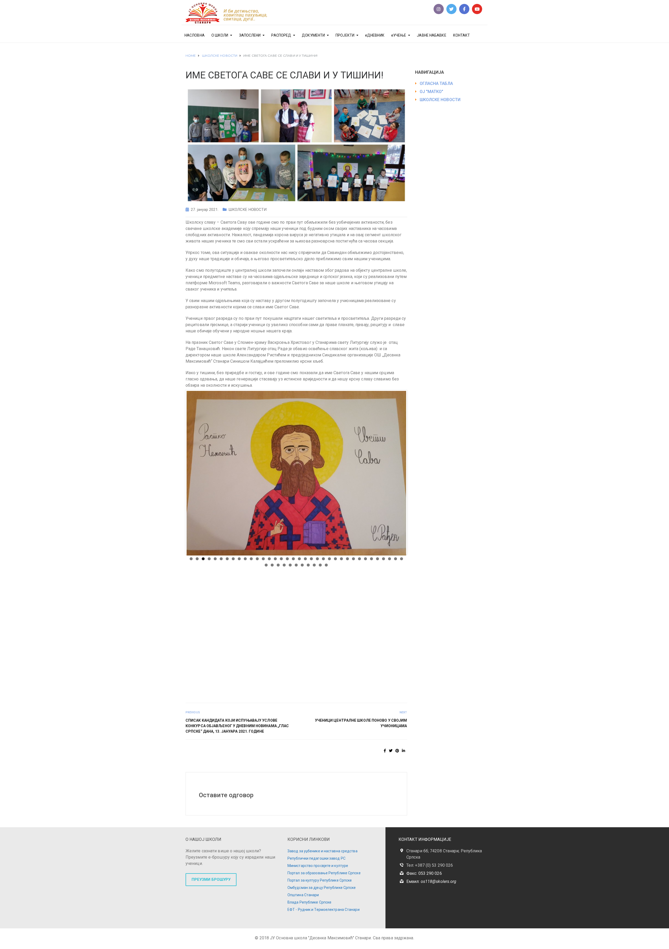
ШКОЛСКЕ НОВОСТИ (247, 209)
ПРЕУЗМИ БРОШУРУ (211, 894)
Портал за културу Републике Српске (319, 895)
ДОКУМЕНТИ (313, 35)
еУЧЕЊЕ (398, 35)
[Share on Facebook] (385, 765)
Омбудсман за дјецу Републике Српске (321, 902)
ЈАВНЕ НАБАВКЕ (431, 35)
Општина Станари (303, 909)
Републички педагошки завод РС (316, 873)
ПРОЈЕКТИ (345, 35)
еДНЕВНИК (374, 35)
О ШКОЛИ (219, 35)
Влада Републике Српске (309, 917)
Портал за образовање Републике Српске (324, 888)
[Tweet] (391, 765)
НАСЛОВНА (194, 35)
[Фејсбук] (464, 9)
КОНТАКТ (461, 35)
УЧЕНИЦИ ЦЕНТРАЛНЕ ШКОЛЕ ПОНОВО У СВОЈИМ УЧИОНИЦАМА (361, 738)
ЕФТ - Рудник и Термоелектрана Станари (323, 924)
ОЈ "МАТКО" (431, 91)
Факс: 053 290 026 (424, 888)
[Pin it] (397, 765)
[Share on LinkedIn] (403, 765)
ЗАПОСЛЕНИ (250, 35)
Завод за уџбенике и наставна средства (322, 866)
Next (414, 536)
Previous (179, 536)
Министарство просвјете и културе (317, 880)
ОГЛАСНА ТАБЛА (436, 83)
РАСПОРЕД (281, 35)
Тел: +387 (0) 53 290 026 (429, 879)
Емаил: (431, 896)
